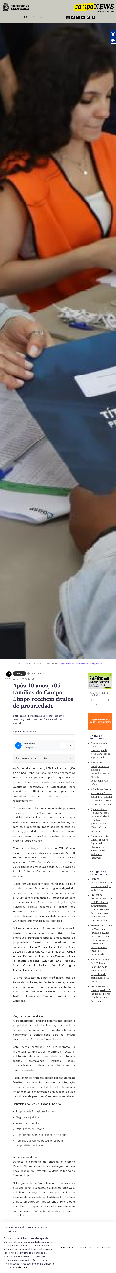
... (91, 704)
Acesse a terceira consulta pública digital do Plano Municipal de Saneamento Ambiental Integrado (100, 847)
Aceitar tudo (85, 1247)
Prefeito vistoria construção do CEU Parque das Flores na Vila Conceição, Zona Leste (101, 993)
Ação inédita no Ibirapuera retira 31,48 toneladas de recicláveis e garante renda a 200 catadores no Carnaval (100, 820)
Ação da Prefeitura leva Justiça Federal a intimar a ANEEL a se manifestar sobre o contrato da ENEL (101, 796)
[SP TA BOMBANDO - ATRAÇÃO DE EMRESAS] (100, 680)
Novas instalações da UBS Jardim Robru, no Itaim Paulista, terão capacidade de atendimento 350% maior (101, 970)
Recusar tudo (104, 1247)
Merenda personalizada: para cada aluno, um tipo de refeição (101, 884)
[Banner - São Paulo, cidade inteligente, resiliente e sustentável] (100, 721)
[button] (103, 704)
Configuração (66, 1247)
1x (63, 745)
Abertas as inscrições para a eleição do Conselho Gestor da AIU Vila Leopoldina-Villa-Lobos (101, 773)
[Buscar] (26, 17)
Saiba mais (22, 1267)
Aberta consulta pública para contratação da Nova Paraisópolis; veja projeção (100, 750)
